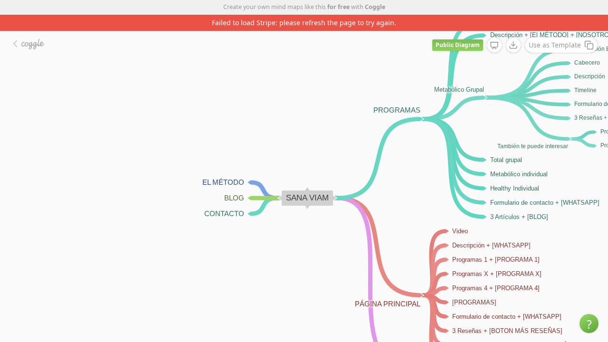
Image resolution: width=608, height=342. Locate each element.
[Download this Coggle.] (513, 45)
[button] (589, 323)
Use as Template (555, 44)
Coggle (375, 7)
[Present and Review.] (494, 45)
